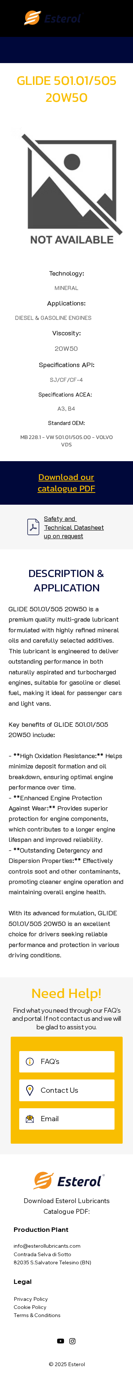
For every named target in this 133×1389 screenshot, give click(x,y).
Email (50, 1118)
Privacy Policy (31, 1299)
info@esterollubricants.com (47, 1246)
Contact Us (59, 1090)
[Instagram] (72, 1341)
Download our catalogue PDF (66, 482)
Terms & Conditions (37, 1315)
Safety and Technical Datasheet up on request (74, 526)
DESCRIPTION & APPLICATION (66, 580)
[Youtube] (61, 1341)
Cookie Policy (30, 1307)
